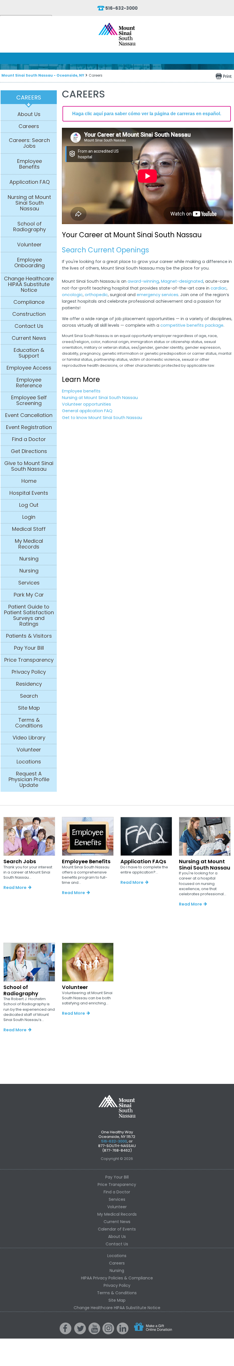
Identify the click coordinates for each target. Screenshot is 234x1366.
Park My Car (29, 594)
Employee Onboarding (29, 262)
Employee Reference (29, 382)
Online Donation (152, 1331)
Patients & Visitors (29, 636)
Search (29, 696)
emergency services (157, 295)
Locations (29, 761)
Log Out (29, 505)
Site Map (29, 708)
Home (29, 481)
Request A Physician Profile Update (29, 779)
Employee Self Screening (29, 400)
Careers (28, 97)
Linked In (123, 1333)
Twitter (81, 1333)
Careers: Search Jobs (29, 143)
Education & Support (29, 353)
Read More (15, 887)
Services (29, 582)
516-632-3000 (121, 8)
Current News (29, 338)
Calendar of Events (117, 1229)
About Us (29, 114)
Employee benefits (81, 391)
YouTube (94, 1333)
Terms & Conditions (29, 723)
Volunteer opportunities (86, 404)
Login (28, 517)
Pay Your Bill (29, 648)
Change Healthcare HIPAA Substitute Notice (29, 284)
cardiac (219, 288)
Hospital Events (28, 493)
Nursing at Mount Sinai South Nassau (29, 203)
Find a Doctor (29, 439)
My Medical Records (29, 544)
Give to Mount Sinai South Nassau (28, 466)
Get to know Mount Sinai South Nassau (102, 417)
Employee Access (29, 367)
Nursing (29, 558)
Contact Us (29, 326)
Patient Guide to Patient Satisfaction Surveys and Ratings (29, 615)
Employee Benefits (29, 164)
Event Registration (29, 427)
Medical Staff (29, 529)
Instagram (109, 1333)
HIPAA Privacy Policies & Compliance (117, 1278)
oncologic (72, 295)
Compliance (29, 302)
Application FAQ (29, 182)
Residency (29, 684)
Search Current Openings (105, 250)
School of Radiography (29, 226)
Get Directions (29, 451)
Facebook (66, 1333)
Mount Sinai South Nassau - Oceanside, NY (42, 75)
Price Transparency (29, 660)
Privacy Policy (29, 672)
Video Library (29, 737)
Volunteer (29, 244)
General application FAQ (87, 411)
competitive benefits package (191, 325)
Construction (29, 314)
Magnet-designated (182, 281)
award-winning (143, 281)
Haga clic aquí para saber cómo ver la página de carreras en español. (146, 113)
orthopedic (96, 295)
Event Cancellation (29, 415)
